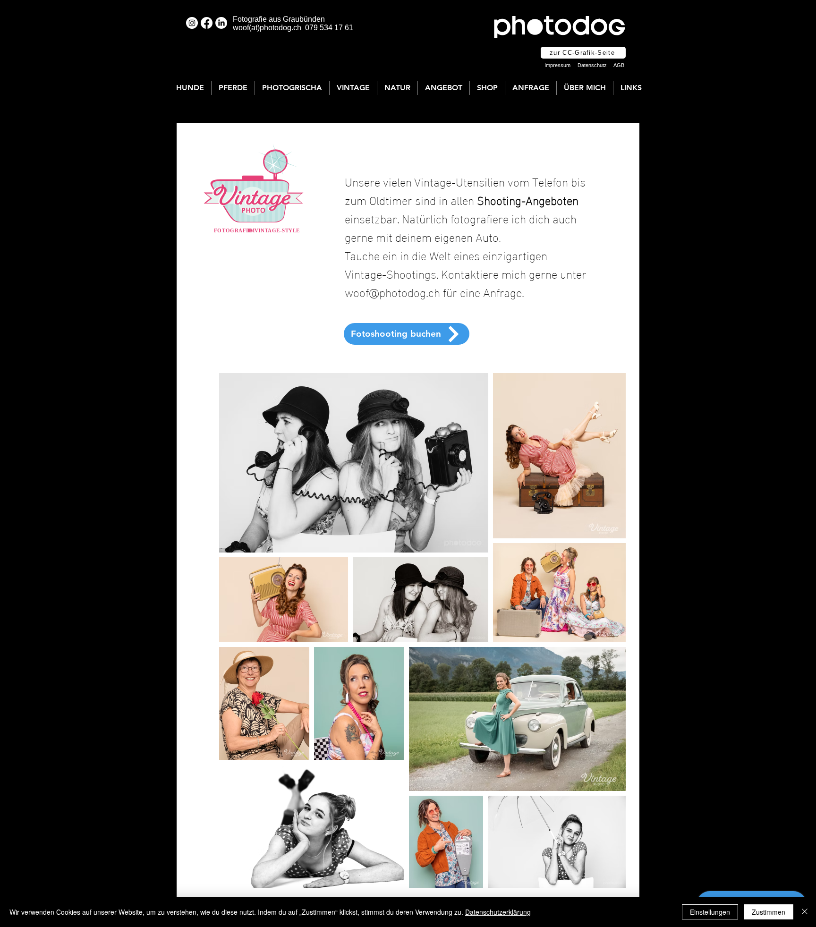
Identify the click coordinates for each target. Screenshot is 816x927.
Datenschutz (592, 65)
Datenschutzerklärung (498, 912)
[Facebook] (206, 23)
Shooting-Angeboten (527, 199)
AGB (618, 65)
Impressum (557, 65)
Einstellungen (710, 912)
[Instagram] (192, 23)
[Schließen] (804, 911)
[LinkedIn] (221, 23)
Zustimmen (768, 912)
